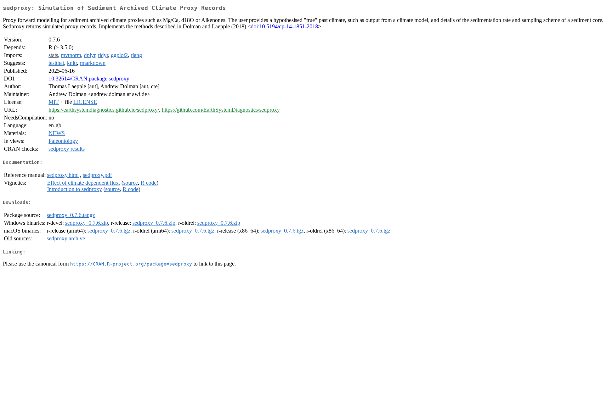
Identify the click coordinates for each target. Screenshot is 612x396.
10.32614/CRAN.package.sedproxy (89, 79)
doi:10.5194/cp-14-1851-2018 (284, 26)
